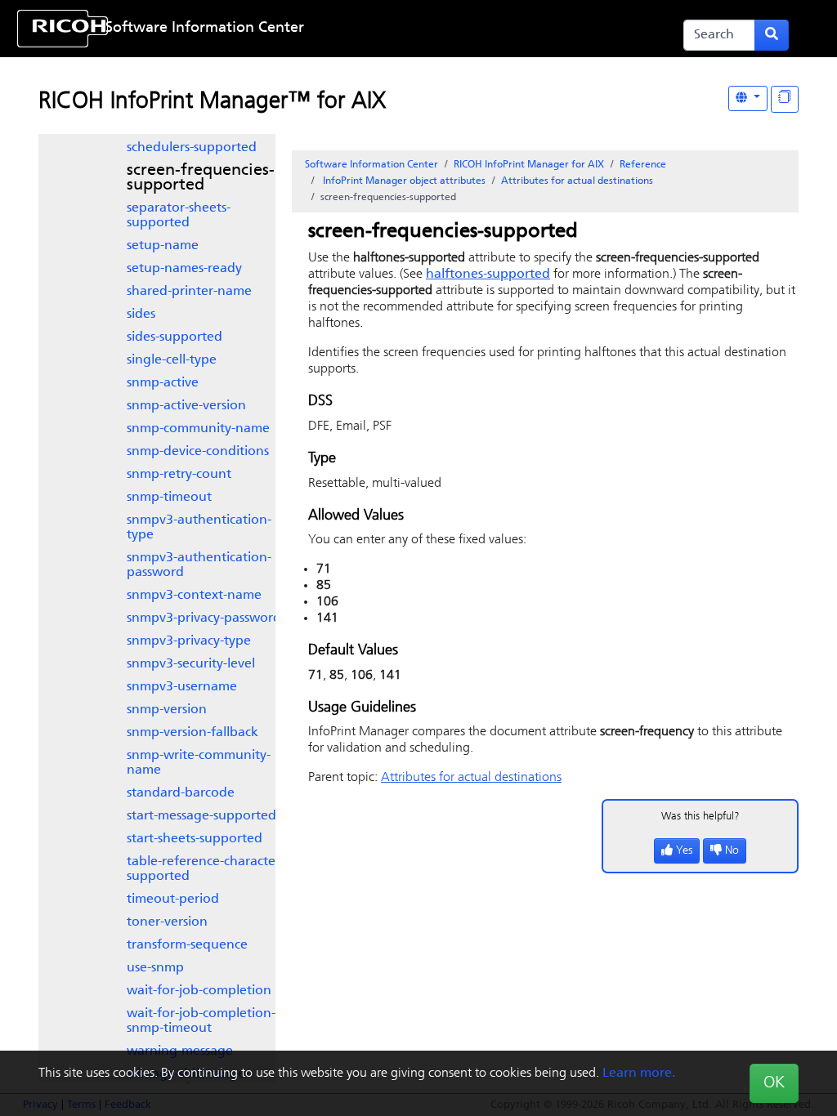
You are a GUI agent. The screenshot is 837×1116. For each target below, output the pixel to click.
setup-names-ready (184, 268)
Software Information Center (204, 28)
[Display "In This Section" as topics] (785, 99)
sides (141, 314)
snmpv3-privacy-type (189, 641)
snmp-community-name (198, 428)
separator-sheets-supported (179, 216)
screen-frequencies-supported (201, 178)
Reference (643, 165)
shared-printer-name (189, 291)
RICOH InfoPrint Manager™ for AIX (212, 102)
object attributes (404, 181)
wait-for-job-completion (199, 991)
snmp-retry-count (179, 474)
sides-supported (174, 337)
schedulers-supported (192, 147)
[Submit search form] (771, 35)
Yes (684, 851)
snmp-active (163, 383)
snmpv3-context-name (194, 595)
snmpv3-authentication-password (199, 565)
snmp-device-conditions (198, 451)
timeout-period (173, 899)
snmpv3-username (182, 687)
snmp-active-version (186, 406)
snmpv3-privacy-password (204, 618)
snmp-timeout (169, 497)
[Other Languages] (748, 98)
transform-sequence (187, 945)
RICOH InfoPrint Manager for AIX (529, 165)
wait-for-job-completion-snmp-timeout (201, 1021)
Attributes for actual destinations (577, 181)
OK (774, 1083)
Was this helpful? (700, 816)
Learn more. (638, 1073)
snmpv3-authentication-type (199, 528)
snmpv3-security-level (191, 664)
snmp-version (167, 709)
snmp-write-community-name (199, 763)
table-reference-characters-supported (208, 869)
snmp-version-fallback (192, 732)
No (732, 851)
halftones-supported (488, 274)
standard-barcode (181, 793)
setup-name (163, 245)
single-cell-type (172, 360)
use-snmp (155, 968)
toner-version (167, 922)
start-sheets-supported (194, 839)
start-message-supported (201, 816)
